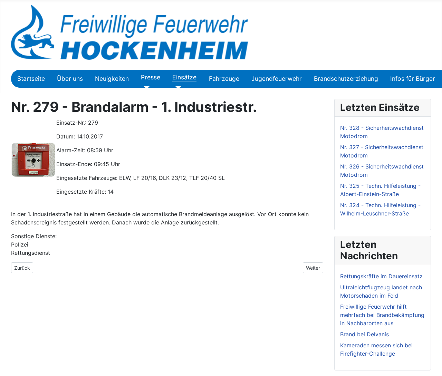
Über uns (70, 78)
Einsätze (184, 77)
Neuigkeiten (112, 78)
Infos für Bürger (412, 78)
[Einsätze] (176, 88)
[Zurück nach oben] (433, 367)
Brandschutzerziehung (346, 78)
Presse (150, 77)
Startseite (31, 78)
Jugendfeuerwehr (276, 78)
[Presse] (145, 88)
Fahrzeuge (224, 78)
